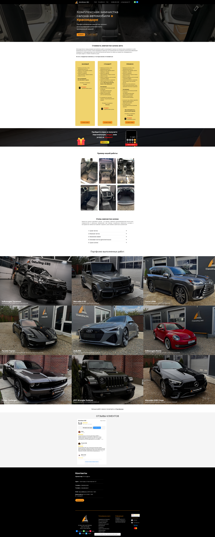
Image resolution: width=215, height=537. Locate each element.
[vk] (137, 2)
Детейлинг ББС (84, 2)
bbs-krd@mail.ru (83, 491)
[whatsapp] (135, 2)
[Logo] (76, 2)
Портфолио (119, 409)
